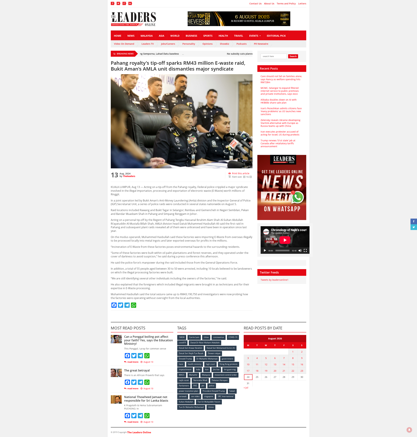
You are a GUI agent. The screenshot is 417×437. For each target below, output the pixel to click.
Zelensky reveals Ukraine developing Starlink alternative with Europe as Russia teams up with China (280, 123)
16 (302, 364)
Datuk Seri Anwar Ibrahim (190, 348)
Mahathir (193, 374)
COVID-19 (233, 337)
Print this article (240, 173)
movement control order (226, 374)
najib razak (184, 380)
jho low (216, 369)
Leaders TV (148, 43)
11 (257, 364)
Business (191, 35)
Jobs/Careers (168, 43)
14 (284, 364)
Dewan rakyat (214, 353)
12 (266, 364)
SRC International (225, 396)
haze (181, 364)
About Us (269, 3)
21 (284, 370)
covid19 (182, 342)
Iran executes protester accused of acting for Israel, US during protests (280, 133)
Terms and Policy (286, 3)
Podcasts (242, 43)
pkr (202, 385)
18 (257, 370)
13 (275, 364)
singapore (208, 396)
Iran (206, 369)
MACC (182, 374)
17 (248, 370)
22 (293, 370)
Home (117, 35)
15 (293, 364)
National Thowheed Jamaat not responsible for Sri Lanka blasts (146, 398)
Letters (302, 3)
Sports (207, 35)
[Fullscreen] (305, 250)
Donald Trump (185, 358)
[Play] (264, 250)
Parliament (184, 385)
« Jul (246, 387)
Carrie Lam (194, 337)
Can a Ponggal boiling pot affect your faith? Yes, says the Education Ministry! (148, 340)
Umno (211, 407)
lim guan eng (230, 369)
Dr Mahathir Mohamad (206, 358)
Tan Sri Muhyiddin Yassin (209, 401)
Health (223, 35)
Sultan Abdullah (186, 401)
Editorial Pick (276, 35)
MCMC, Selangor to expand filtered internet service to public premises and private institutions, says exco (280, 90)
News (130, 35)
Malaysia (147, 35)
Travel (238, 35)
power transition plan (188, 391)
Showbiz (224, 43)
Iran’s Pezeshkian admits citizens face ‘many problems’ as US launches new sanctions (281, 111)
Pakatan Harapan (220, 380)
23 (302, 370)
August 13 (148, 362)
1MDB (182, 337)
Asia (161, 35)
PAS (195, 385)
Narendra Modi (200, 380)
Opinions (207, 43)
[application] (285, 240)
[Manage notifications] (409, 429)
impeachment (185, 369)
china (206, 337)
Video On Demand (124, 43)
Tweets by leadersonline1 (274, 279)
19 (266, 370)
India (198, 369)
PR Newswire (261, 43)
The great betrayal (137, 370)
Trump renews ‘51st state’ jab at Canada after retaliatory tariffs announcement (278, 143)
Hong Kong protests (228, 364)
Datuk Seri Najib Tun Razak (191, 353)
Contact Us (255, 3)
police (211, 385)
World (175, 35)
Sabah (232, 391)
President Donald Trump (214, 391)
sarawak (183, 396)
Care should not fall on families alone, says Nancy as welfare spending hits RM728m (281, 79)
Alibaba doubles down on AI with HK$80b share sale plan (279, 101)
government (227, 358)
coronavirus (218, 337)
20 (275, 370)
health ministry (194, 364)
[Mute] (300, 250)
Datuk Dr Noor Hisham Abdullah (205, 342)
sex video (195, 396)
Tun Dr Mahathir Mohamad (191, 407)
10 (248, 364)
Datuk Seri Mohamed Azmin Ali (221, 348)
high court (210, 364)
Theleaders (129, 176)
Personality (188, 43)
